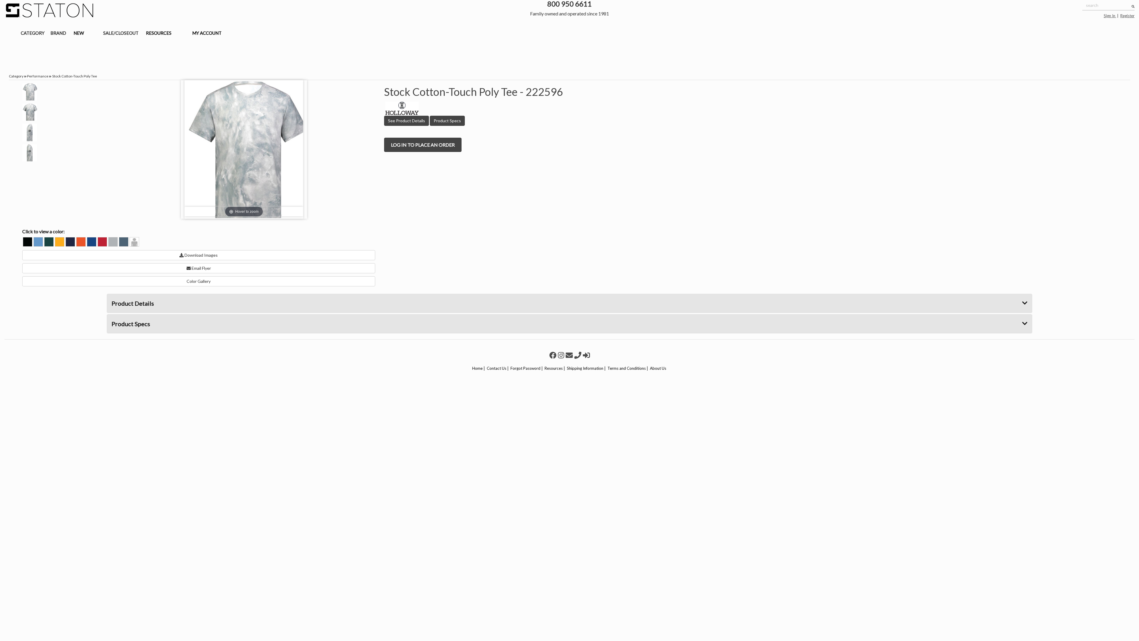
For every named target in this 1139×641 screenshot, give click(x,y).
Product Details (133, 303)
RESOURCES (158, 33)
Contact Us (496, 368)
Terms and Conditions (626, 368)
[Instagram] (562, 355)
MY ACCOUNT (207, 33)
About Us (658, 368)
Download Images (201, 255)
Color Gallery (199, 281)
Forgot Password (525, 368)
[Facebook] (553, 355)
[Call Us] (578, 355)
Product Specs (447, 120)
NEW (79, 33)
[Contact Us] (570, 355)
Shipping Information (585, 368)
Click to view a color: (43, 231)
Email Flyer (201, 268)
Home (477, 368)
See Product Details (406, 120)
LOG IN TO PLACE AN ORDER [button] (423, 144)
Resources (554, 368)
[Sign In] (586, 355)
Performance (37, 76)
